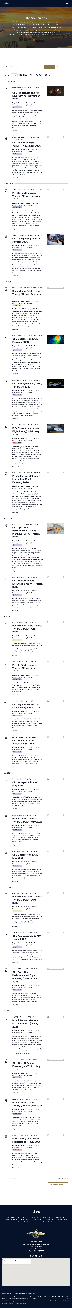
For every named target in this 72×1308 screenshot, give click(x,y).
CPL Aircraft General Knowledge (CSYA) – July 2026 (26, 1066)
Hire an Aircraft (61, 1217)
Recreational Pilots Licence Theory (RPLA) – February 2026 (27, 294)
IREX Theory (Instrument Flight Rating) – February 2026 (26, 431)
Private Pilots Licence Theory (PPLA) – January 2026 (26, 196)
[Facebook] (30, 1256)
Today (14, 75)
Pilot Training (21, 1217)
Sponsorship (38, 1219)
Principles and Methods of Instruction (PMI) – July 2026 (26, 1023)
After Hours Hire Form (47, 1222)
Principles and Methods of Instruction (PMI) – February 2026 (26, 479)
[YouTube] (41, 1256)
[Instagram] (33, 1256)
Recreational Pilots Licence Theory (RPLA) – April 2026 (27, 628)
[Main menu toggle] (67, 3)
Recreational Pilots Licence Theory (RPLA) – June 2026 (27, 899)
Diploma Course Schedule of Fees (41, 1217)
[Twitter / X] (36, 1256)
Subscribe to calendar (57, 1184)
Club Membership (11, 1219)
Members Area (25, 1219)
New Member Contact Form (27, 1222)
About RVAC (10, 1217)
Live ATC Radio (62, 1219)
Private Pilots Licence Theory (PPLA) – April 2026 (24, 668)
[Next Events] (9, 75)
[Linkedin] (39, 1256)
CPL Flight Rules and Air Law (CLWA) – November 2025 (26, 95)
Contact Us (49, 1219)
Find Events (49, 67)
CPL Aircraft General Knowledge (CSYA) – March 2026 (27, 583)
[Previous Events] (5, 75)
